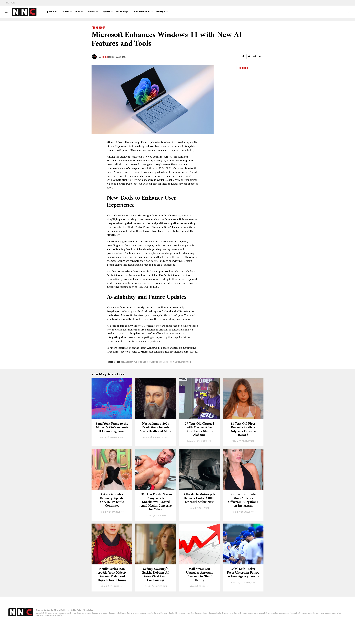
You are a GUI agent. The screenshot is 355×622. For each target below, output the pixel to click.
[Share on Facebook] (243, 56)
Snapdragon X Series (171, 362)
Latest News (10, 3)
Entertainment (142, 12)
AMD (123, 362)
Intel (140, 362)
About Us (39, 610)
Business (93, 12)
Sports (106, 12)
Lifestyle (160, 12)
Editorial (105, 56)
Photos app (157, 362)
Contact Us (48, 610)
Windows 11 (186, 362)
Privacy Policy (88, 610)
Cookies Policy (76, 610)
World (65, 12)
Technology (122, 12)
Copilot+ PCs (131, 362)
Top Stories (50, 12)
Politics (79, 12)
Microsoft (147, 362)
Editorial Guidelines (61, 610)
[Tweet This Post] (248, 56)
